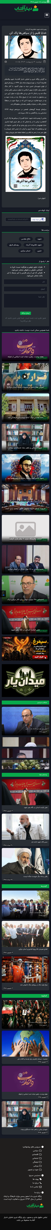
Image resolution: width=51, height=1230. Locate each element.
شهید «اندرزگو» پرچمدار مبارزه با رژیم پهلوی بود (25, 478)
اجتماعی (35, 1158)
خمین (39, 250)
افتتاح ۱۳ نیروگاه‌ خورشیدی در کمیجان (38, 912)
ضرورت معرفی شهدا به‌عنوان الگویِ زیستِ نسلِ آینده (25, 508)
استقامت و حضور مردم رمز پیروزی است (37, 1022)
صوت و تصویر (33, 1169)
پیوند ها (36, 1179)
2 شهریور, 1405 (8, 811)
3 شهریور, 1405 (8, 952)
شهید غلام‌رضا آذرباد (34, 244)
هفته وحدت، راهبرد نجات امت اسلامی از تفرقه (25, 356)
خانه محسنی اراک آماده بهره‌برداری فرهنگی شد (25, 417)
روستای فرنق (14, 244)
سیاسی (35, 1150)
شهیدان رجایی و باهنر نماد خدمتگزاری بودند (25, 447)
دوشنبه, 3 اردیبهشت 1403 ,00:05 (28, 61)
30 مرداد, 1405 (8, 845)
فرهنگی (35, 1162)
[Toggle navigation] (46, 15)
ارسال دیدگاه (25, 313)
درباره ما (36, 1183)
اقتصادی (35, 1154)
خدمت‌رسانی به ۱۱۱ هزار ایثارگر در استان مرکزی (25, 569)
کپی (37, 219)
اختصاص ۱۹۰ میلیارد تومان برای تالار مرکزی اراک (25, 599)
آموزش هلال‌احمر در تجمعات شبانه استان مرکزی (25, 387)
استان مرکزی (25, 250)
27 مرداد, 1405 (8, 879)
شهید (39, 239)
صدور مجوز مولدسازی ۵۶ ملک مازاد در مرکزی (36, 729)
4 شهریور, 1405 (43, 732)
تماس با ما (34, 1186)
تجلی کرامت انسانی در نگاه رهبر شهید (25, 629)
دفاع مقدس (25, 239)
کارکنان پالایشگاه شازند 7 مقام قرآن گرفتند (25, 539)
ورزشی (35, 1165)
